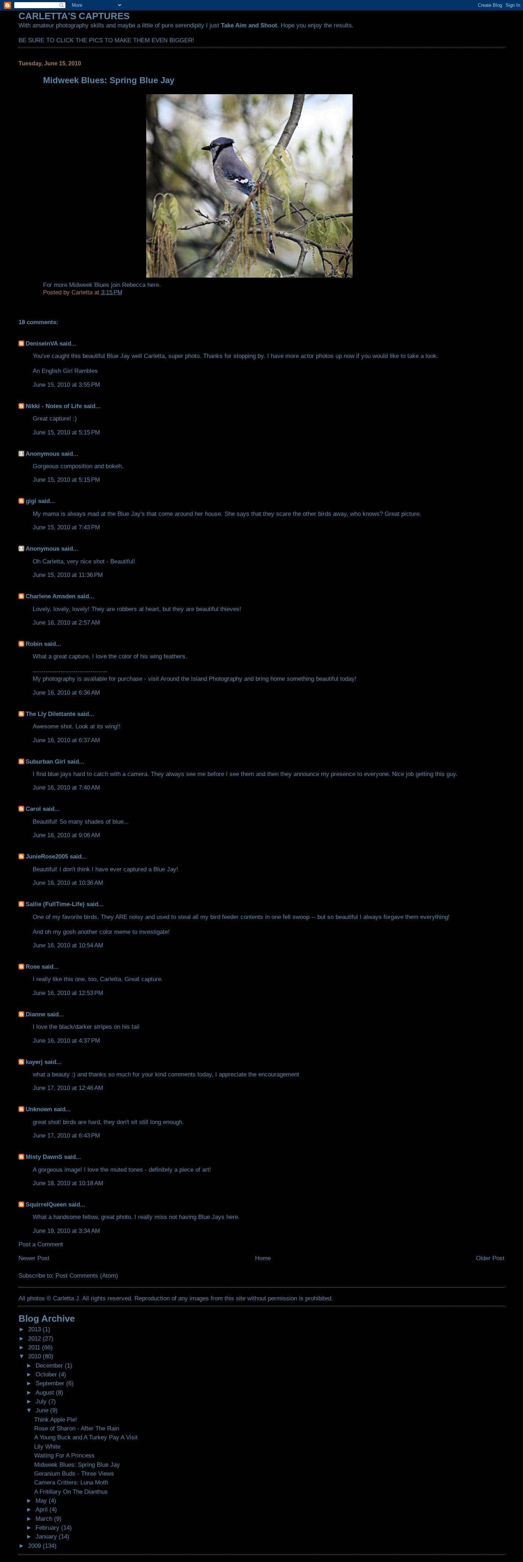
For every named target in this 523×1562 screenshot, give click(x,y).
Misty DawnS (44, 1156)
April (42, 1509)
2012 (35, 1338)
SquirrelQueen (46, 1204)
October (47, 1374)
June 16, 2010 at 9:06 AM (66, 835)
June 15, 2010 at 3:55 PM (66, 384)
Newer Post (34, 1258)
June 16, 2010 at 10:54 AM (68, 945)
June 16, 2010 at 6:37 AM (66, 740)
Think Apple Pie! (55, 1419)
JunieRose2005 (47, 856)
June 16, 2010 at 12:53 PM (68, 992)
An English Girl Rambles (65, 370)
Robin (34, 643)
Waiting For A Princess (64, 1455)
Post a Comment (41, 1244)
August (46, 1392)
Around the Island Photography (201, 678)
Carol (33, 808)
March (45, 1518)
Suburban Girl (45, 761)
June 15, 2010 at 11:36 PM (68, 574)
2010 (35, 1356)
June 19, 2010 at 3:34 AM (66, 1230)
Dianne (35, 1014)
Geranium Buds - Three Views (74, 1473)
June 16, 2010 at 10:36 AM (68, 882)
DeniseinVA (42, 343)
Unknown (39, 1109)
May (42, 1500)
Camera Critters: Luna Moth (71, 1482)
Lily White (47, 1446)
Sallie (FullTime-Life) (55, 904)
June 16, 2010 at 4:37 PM (66, 1040)
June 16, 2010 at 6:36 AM (66, 692)
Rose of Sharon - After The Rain (76, 1428)
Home (263, 1258)
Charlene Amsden (50, 596)
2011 (35, 1347)
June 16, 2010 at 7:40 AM (66, 787)
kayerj (34, 1061)
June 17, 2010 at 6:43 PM (66, 1135)
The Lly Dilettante (50, 713)
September (51, 1383)
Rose (33, 966)
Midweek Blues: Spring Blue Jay (77, 1464)
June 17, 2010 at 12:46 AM (68, 1087)
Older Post (490, 1258)
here (153, 284)
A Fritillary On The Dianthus (71, 1491)
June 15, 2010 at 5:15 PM (66, 432)
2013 (35, 1329)
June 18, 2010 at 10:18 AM (68, 1183)
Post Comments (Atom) (87, 1275)
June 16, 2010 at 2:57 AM (66, 622)
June (43, 1410)
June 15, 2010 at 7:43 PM (66, 527)
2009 (35, 1545)
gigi (31, 500)
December (50, 1365)
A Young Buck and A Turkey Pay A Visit (86, 1437)
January (47, 1536)
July (42, 1401)
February (48, 1527)
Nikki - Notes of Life (54, 406)
